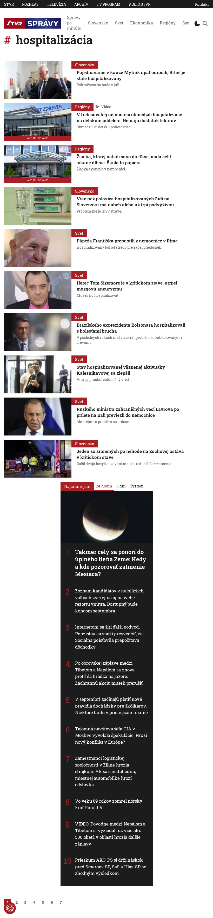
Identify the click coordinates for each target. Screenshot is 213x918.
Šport (187, 22)
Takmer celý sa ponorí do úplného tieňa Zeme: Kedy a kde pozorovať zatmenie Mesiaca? (110, 563)
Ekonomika (141, 22)
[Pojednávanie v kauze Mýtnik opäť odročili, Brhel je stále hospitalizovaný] (37, 80)
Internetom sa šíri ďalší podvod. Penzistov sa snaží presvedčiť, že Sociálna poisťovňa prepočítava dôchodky (109, 637)
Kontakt (202, 4)
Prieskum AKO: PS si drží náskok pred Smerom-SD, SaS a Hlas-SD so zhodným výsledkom (110, 866)
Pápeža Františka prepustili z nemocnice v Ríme (127, 241)
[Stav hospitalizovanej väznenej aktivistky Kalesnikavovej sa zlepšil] (37, 374)
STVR (9, 4)
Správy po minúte (74, 23)
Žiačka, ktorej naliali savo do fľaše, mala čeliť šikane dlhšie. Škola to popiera (124, 160)
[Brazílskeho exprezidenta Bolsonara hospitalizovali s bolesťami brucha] (37, 332)
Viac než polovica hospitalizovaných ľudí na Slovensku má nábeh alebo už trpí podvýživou (125, 202)
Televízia (56, 4)
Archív (81, 4)
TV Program (109, 4)
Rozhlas (30, 4)
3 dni (121, 485)
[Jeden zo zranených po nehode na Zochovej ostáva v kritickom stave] (37, 459)
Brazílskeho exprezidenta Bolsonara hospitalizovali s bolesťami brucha (131, 328)
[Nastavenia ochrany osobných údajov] (10, 908)
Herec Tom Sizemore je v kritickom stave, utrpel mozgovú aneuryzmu (127, 286)
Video (106, 106)
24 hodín (104, 485)
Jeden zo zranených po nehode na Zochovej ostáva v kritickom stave (130, 454)
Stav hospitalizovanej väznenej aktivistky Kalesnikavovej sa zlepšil (121, 370)
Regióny (168, 22)
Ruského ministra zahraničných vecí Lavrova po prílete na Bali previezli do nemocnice (128, 412)
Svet (119, 22)
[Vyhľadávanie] (205, 23)
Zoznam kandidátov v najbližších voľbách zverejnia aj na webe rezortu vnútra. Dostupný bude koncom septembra (109, 601)
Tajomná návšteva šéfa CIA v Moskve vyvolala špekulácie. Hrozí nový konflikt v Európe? (111, 735)
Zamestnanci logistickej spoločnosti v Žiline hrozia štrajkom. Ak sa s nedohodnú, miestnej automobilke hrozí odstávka (105, 771)
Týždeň (137, 485)
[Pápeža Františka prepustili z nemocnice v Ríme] (37, 248)
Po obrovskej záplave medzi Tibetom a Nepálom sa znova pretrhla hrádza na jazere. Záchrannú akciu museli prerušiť (109, 673)
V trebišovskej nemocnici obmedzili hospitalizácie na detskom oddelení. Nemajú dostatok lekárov (129, 117)
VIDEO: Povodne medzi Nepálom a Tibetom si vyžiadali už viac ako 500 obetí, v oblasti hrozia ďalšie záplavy (110, 834)
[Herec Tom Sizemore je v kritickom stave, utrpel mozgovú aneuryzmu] (37, 290)
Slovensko (98, 22)
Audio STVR (139, 4)
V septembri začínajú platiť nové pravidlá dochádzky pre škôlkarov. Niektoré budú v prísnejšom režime (111, 705)
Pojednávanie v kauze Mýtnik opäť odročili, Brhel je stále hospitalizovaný (131, 75)
